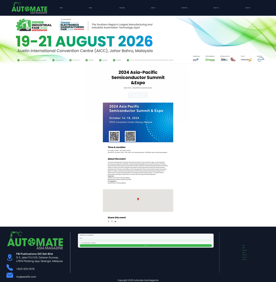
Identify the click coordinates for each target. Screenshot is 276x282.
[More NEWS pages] (245, 247)
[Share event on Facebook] (108, 221)
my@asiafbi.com (26, 276)
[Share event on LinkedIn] (115, 221)
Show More (111, 185)
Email (81, 238)
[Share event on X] (112, 221)
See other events (138, 96)
